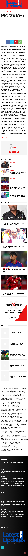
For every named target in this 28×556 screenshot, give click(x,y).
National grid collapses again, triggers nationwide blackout (18, 377)
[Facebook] (8, 42)
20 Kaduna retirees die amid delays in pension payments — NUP (18, 172)
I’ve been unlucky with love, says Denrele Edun (18, 366)
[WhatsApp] (20, 42)
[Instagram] (13, 152)
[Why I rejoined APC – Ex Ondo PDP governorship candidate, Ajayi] (5, 344)
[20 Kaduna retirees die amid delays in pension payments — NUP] (5, 172)
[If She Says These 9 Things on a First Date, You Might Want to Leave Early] (5, 333)
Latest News (8, 11)
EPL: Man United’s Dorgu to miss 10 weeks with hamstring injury (17, 188)
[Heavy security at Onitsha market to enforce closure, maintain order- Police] (5, 164)
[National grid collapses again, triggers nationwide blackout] (5, 376)
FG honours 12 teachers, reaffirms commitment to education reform (17, 196)
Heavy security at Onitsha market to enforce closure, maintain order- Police (18, 165)
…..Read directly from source (6, 137)
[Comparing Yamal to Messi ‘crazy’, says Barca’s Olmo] (5, 180)
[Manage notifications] (25, 553)
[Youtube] (18, 152)
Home (2, 11)
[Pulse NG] (11, 147)
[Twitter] (12, 42)
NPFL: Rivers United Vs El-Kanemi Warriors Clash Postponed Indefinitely (18, 355)
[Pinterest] (16, 42)
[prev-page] (2, 384)
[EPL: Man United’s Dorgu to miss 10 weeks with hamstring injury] (5, 188)
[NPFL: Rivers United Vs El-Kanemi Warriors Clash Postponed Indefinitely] (5, 355)
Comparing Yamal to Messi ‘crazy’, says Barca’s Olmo (17, 180)
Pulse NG (15, 148)
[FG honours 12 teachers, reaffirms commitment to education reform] (5, 195)
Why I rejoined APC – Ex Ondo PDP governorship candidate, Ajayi (16, 344)
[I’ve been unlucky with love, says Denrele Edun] (5, 365)
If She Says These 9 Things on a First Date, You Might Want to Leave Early (17, 333)
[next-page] (4, 384)
